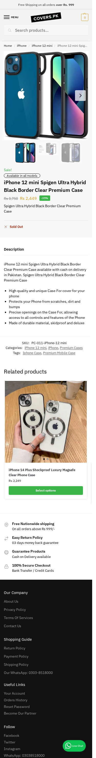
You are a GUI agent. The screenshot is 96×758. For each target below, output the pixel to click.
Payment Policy (16, 656)
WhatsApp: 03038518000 (24, 755)
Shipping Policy (16, 664)
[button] (84, 17)
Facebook (11, 735)
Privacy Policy (15, 609)
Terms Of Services (18, 617)
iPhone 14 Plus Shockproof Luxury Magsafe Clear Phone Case (42, 472)
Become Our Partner (20, 713)
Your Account (14, 693)
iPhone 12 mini (42, 46)
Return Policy (14, 648)
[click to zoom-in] (46, 95)
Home (8, 46)
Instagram (12, 749)
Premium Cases (71, 348)
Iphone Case (32, 353)
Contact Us (12, 626)
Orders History (15, 700)
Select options (46, 490)
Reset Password (17, 706)
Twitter (9, 742)
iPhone (22, 46)
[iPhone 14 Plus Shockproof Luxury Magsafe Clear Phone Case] (46, 422)
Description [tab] (14, 249)
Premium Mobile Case (59, 353)
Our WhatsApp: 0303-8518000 (28, 672)
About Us (11, 601)
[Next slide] (80, 95)
